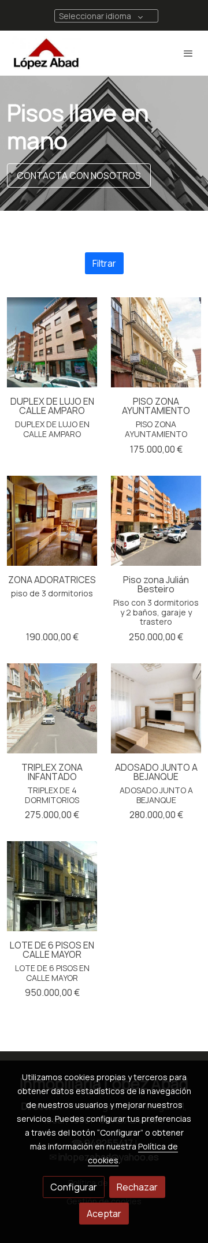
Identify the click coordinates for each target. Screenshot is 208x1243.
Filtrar (104, 263)
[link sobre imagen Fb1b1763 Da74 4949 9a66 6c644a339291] (156, 342)
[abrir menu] (188, 53)
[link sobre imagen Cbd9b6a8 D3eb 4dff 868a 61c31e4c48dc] (52, 886)
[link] (46, 53)
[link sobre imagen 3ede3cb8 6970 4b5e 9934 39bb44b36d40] (156, 708)
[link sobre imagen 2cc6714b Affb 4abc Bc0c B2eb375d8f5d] (156, 521)
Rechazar (137, 1187)
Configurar (73, 1187)
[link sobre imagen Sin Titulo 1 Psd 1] (52, 342)
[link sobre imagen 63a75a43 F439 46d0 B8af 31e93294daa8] (52, 708)
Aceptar (104, 1213)
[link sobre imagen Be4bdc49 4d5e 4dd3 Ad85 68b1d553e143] (52, 521)
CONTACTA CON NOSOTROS (79, 175)
